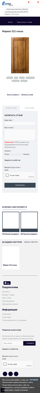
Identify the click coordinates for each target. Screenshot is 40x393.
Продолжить (20, 185)
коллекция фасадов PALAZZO (16, 12)
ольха (22, 78)
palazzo (24, 81)
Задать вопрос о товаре (24, 22)
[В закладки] (11, 230)
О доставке (29, 108)
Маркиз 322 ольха (10, 265)
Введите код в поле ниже (12, 168)
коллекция (30, 78)
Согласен (34, 380)
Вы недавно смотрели (12, 242)
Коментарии (11, 108)
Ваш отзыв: (8, 128)
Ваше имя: (8, 120)
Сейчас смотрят (31, 242)
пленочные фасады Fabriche (17, 9)
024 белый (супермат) (10, 234)
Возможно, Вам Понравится (14, 207)
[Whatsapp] (10, 374)
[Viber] (16, 374)
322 (16, 78)
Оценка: (7, 151)
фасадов (16, 81)
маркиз (9, 78)
